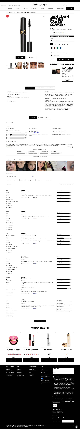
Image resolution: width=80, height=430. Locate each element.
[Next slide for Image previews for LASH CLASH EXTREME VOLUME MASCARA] (44, 65)
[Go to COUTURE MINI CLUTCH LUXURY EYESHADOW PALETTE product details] (56, 72)
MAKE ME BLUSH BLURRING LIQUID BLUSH (31, 350)
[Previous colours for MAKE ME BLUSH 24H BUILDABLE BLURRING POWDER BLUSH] (7, 354)
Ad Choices (43, 372)
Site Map (73, 425)
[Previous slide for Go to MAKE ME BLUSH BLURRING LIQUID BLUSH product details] (23, 340)
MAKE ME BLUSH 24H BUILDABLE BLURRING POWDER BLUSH (13, 350)
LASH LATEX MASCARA (48, 349)
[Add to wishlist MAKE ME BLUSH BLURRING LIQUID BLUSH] (38, 333)
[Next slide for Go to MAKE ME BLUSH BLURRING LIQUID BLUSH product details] (38, 340)
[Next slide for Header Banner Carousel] (78, 1)
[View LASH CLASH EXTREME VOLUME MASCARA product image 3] (26, 65)
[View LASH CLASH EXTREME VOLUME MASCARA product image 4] (33, 65)
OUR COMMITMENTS (9, 375)
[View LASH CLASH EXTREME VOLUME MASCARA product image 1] (11, 65)
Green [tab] (63, 44)
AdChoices (18, 426)
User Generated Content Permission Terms (45, 374)
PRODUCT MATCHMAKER (10, 372)
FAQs (30, 372)
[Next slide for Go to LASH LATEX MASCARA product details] (56, 340)
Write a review (63, 32)
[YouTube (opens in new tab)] (73, 417)
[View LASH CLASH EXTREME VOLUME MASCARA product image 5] (41, 65)
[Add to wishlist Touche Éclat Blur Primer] (73, 333)
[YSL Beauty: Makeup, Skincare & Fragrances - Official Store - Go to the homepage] (40, 4)
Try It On (21, 57)
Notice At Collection (45, 380)
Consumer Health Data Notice (45, 383)
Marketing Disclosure (64, 400)
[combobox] (62, 40)
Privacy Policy (25, 426)
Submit (55, 405)
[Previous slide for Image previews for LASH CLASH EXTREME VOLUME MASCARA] (7, 65)
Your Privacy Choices (44, 379)
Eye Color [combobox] (38, 180)
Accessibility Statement (45, 376)
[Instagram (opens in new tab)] (68, 417)
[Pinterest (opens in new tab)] (63, 417)
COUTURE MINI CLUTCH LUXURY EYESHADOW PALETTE (67, 68)
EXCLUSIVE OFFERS (20, 375)
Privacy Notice (67, 401)
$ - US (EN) (3, 5)
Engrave (31, 57)
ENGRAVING (8, 369)
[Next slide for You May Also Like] (75, 347)
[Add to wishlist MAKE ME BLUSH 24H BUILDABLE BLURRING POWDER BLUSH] (20, 333)
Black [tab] (55, 44)
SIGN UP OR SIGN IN (65, 36)
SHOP (18, 366)
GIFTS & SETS (19, 372)
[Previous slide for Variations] (62, 76)
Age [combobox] (14, 180)
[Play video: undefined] (18, 65)
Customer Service (17, 5)
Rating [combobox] (8, 180)
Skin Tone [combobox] (47, 180)
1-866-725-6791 (31, 375)
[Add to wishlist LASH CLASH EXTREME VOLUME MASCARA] (44, 17)
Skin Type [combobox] (30, 180)
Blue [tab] (67, 44)
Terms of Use (43, 369)
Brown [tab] (59, 44)
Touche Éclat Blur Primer (66, 349)
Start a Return (31, 369)
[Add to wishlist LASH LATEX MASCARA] (55, 333)
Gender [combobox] (21, 180)
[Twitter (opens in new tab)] (58, 417)
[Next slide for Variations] (72, 76)
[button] (53, 131)
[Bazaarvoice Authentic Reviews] (8, 126)
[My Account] (64, 5)
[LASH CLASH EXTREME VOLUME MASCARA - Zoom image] (26, 34)
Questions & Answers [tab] (43, 117)
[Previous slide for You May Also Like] (4, 347)
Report (35, 197)
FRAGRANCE (19, 369)
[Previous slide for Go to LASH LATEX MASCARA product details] (41, 340)
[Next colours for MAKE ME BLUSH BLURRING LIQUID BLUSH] (37, 354)
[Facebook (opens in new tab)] (53, 417)
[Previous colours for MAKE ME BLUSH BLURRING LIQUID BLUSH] (24, 354)
